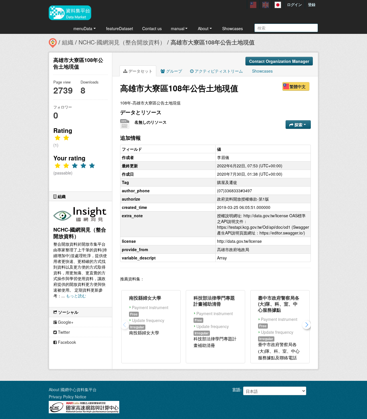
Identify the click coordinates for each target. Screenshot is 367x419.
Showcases (232, 28)
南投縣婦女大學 (145, 297)
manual (177, 28)
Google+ (65, 322)
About (203, 28)
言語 (236, 389)
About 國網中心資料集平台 (73, 389)
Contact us (152, 28)
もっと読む (76, 295)
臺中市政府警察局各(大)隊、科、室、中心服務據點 (278, 303)
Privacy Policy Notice (67, 396)
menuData (82, 28)
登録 (311, 4)
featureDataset (119, 28)
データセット (140, 71)
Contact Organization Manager (279, 61)
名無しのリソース (150, 122)
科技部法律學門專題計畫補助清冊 (214, 300)
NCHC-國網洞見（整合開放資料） (122, 42)
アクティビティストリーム (218, 71)
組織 (67, 42)
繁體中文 (298, 86)
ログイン (294, 4)
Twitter (63, 332)
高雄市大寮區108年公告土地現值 (213, 42)
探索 (298, 124)
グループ (173, 71)
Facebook (66, 342)
